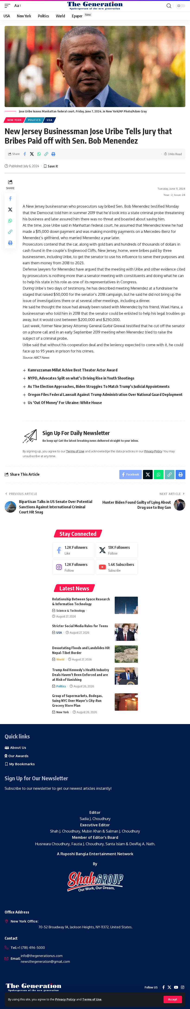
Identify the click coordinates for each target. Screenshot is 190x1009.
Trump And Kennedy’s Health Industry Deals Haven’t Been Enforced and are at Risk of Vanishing (80, 675)
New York (14, 120)
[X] (117, 550)
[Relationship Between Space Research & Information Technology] (126, 605)
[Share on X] (31, 154)
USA (49, 120)
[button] (173, 999)
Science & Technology (70, 610)
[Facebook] (73, 550)
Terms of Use (91, 999)
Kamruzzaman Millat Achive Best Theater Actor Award (72, 370)
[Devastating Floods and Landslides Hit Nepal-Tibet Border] (126, 654)
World (60, 659)
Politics (34, 120)
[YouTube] (176, 987)
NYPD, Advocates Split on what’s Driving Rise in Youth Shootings (81, 378)
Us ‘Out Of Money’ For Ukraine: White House (65, 402)
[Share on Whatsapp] (39, 154)
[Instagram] (73, 567)
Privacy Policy (65, 999)
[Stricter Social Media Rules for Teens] (126, 632)
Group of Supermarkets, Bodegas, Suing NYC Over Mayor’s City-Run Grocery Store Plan (77, 700)
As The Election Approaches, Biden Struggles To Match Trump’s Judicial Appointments (99, 386)
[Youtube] (117, 567)
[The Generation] (95, 6)
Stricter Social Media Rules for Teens (80, 626)
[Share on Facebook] (24, 154)
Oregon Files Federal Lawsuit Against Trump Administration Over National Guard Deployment (105, 394)
